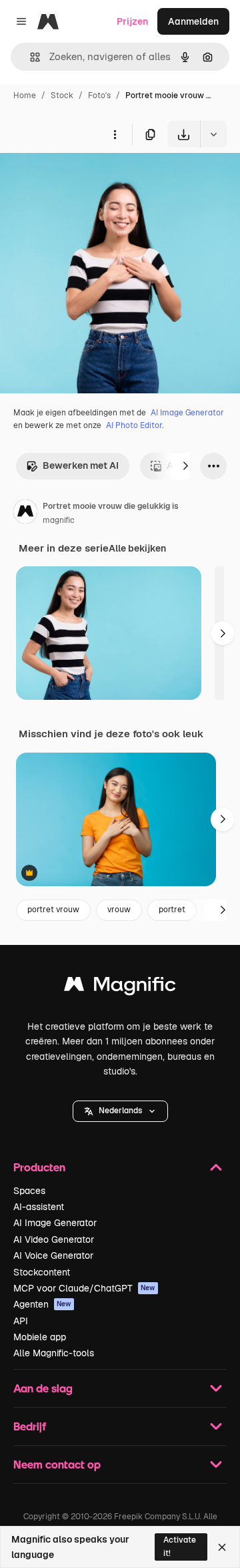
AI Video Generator (53, 1239)
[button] (120, 1111)
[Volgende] (185, 466)
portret (172, 909)
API (20, 1321)
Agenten (42, 1304)
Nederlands (120, 1110)
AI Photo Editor (134, 425)
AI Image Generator (187, 412)
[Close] (222, 1547)
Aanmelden (193, 21)
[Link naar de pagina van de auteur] (25, 514)
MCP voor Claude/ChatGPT (84, 1288)
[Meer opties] (114, 134)
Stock (62, 95)
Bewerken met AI (81, 465)
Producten (39, 1167)
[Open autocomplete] (29, 57)
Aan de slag (43, 1388)
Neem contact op (57, 1464)
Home (24, 95)
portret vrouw (53, 909)
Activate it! (179, 1546)
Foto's (99, 95)
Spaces (29, 1191)
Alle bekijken (137, 548)
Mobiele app (39, 1337)
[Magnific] (120, 987)
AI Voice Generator (53, 1255)
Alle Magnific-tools (53, 1353)
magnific (59, 520)
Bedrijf (29, 1426)
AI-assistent (38, 1207)
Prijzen (132, 21)
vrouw (119, 909)
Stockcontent (41, 1272)
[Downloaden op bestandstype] (213, 134)
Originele (88, 178)
